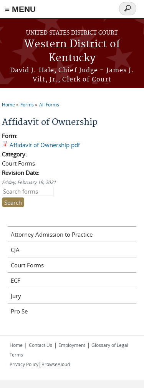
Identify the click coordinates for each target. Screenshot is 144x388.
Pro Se (19, 311)
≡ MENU (20, 9)
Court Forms (27, 265)
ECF (15, 280)
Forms (27, 104)
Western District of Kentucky (72, 51)
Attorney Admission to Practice (52, 234)
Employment (71, 345)
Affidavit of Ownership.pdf (45, 145)
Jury (16, 296)
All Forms (49, 104)
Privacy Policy (24, 364)
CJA (15, 250)
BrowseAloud (55, 364)
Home (8, 104)
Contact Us (40, 345)
